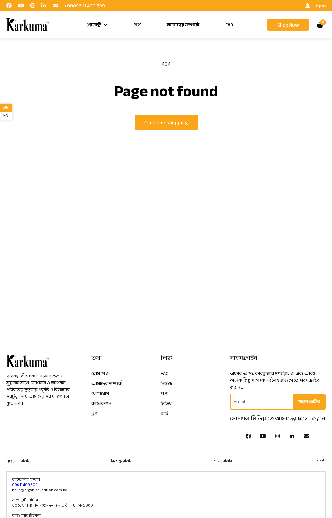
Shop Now (288, 25)
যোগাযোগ (100, 393)
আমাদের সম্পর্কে (183, 24)
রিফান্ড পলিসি (121, 461)
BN (6, 107)
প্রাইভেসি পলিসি (18, 461)
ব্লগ (94, 413)
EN (5, 115)
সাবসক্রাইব (309, 401)
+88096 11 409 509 (84, 5)
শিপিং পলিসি (222, 461)
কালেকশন (101, 403)
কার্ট (164, 413)
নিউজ (166, 383)
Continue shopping (166, 122)
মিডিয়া (166, 403)
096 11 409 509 (25, 484)
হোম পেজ (100, 373)
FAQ (229, 24)
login (319, 5)
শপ (137, 24)
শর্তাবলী (319, 461)
